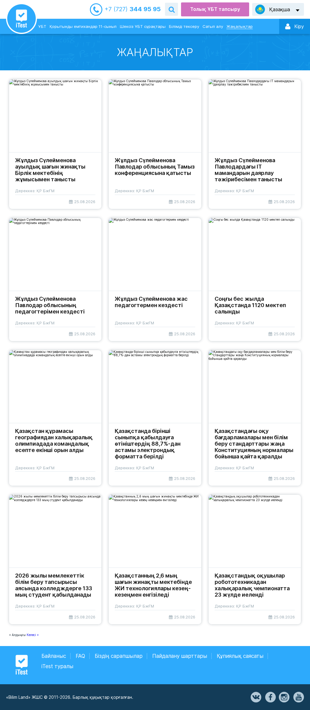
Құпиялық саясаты (240, 656)
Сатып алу (213, 26)
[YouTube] (298, 697)
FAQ (80, 656)
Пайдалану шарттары (179, 656)
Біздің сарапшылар (119, 656)
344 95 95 (132, 9)
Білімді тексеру (184, 26)
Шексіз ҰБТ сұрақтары (143, 26)
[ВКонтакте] (255, 697)
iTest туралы (57, 666)
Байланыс (53, 656)
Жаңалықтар (239, 26)
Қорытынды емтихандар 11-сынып (83, 26)
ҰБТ (42, 26)
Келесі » (33, 635)
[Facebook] (270, 697)
